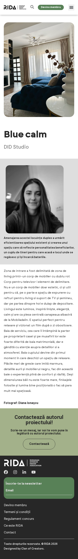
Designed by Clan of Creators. (24, 548)
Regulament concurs (19, 518)
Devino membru (15, 505)
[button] (71, 7)
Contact (10, 532)
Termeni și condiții (17, 512)
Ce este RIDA (13, 525)
